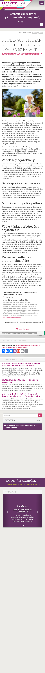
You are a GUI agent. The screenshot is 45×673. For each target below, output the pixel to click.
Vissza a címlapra (22, 329)
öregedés (27, 333)
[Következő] (39, 510)
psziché (22, 333)
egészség (11, 333)
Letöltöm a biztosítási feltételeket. (12, 317)
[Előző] (6, 510)
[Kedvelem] (17, 322)
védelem (34, 333)
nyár (17, 333)
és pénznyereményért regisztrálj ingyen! (22, 482)
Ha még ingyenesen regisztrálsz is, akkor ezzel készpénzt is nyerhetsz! (21, 346)
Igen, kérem (9, 297)
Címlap (37, 420)
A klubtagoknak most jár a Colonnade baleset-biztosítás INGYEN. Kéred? (20, 293)
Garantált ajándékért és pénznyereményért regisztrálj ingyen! (22, 17)
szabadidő (5, 333)
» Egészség (38, 335)
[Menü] (41, 3)
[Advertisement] (22, 453)
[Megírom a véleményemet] (42, 322)
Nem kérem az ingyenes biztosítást (16, 300)
